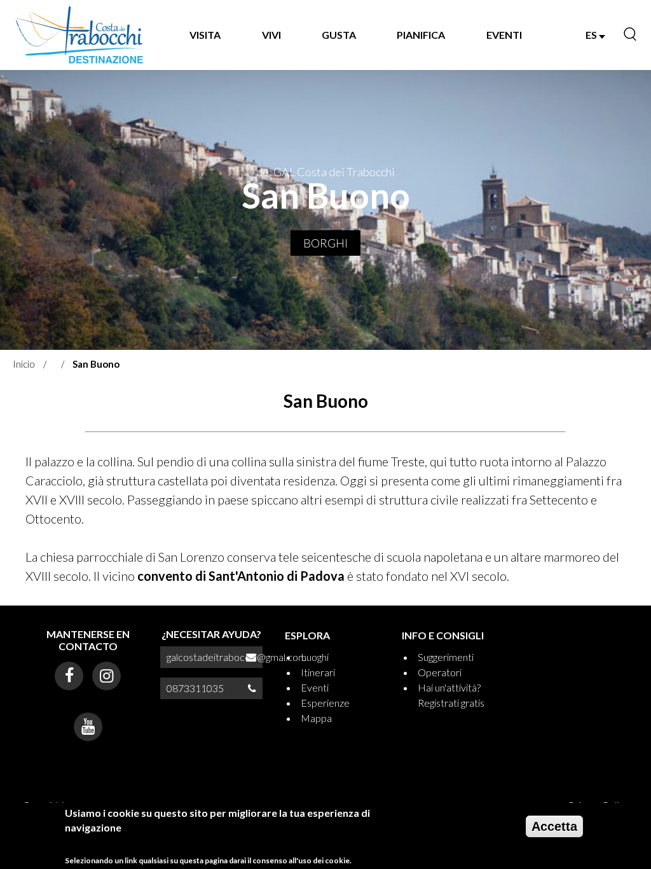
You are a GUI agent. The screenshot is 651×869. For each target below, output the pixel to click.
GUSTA (339, 35)
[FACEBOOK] (68, 676)
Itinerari (318, 672)
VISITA (205, 35)
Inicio (24, 364)
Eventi (315, 687)
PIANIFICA (421, 35)
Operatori (440, 672)
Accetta (554, 826)
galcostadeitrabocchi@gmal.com (236, 657)
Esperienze (325, 703)
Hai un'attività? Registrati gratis (451, 695)
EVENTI (504, 35)
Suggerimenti (446, 657)
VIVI (271, 35)
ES (592, 35)
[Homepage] (80, 35)
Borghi (325, 243)
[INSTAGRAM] (106, 676)
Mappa (316, 718)
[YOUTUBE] (88, 727)
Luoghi (315, 657)
